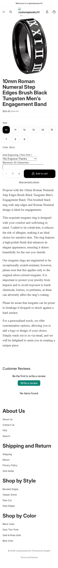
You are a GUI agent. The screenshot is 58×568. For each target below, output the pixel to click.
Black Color (9, 524)
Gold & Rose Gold (12, 535)
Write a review (29, 383)
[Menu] (3, 12)
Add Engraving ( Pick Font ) (17, 154)
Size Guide (8, 471)
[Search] (10, 11)
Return (6, 459)
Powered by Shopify (41, 551)
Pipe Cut (7, 500)
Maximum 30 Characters (16, 162)
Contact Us (8, 424)
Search (6, 435)
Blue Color (8, 540)
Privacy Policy (10, 465)
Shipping (7, 454)
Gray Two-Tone (11, 529)
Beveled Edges (10, 489)
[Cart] (54, 11)
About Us (7, 419)
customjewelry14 (23, 551)
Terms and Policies (29, 557)
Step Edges (9, 505)
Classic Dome (10, 494)
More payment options (29, 182)
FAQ (5, 430)
